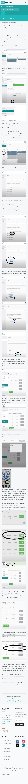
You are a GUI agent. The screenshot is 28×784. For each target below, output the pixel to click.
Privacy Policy (7, 756)
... (4, 6)
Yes (10, 700)
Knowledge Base (8, 740)
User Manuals (7, 751)
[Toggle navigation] (25, 2)
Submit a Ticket (8, 743)
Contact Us (6, 759)
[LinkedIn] (23, 745)
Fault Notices (7, 748)
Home (2, 6)
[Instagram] (23, 741)
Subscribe (20, 724)
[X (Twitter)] (17, 745)
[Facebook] (17, 741)
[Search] (3, 13)
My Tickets (6, 746)
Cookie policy (6, 774)
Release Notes (7, 753)
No (18, 700)
